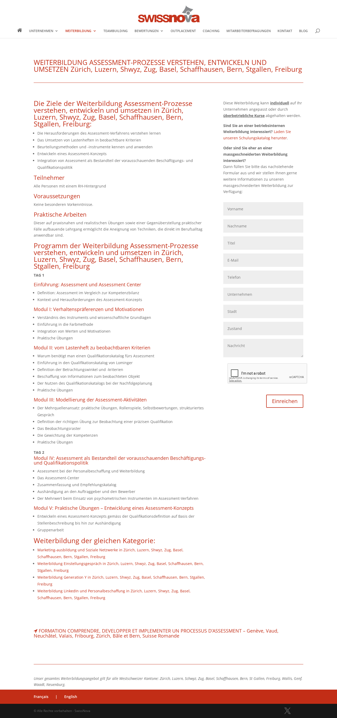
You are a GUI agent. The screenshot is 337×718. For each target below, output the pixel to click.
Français (41, 696)
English (70, 696)
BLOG (303, 31)
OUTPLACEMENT (183, 31)
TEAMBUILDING (115, 31)
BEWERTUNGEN (146, 31)
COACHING (211, 31)
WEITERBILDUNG (78, 31)
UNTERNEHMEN (41, 31)
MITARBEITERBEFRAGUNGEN (248, 31)
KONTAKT (284, 31)
